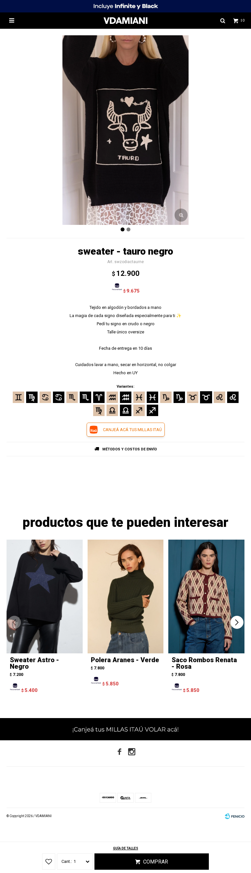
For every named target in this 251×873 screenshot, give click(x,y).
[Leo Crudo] (219, 397)
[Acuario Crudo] (112, 397)
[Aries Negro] (99, 397)
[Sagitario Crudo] (139, 410)
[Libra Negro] (125, 410)
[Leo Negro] (233, 397)
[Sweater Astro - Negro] (45, 597)
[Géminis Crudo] (18, 397)
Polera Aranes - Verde (125, 660)
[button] (236, 622)
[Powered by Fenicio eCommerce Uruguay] (234, 816)
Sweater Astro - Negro (34, 663)
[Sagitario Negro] (152, 410)
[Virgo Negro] (32, 397)
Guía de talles (125, 848)
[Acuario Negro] (125, 397)
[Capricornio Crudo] (166, 397)
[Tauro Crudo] (192, 397)
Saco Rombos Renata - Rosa (204, 663)
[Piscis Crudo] (139, 397)
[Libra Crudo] (112, 410)
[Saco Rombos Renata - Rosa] (206, 597)
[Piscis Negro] (152, 397)
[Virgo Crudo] (99, 410)
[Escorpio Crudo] (72, 397)
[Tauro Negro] (206, 397)
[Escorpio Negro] (85, 397)
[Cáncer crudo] (45, 397)
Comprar (155, 862)
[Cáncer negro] (58, 397)
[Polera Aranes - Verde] (126, 597)
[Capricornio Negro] (179, 397)
